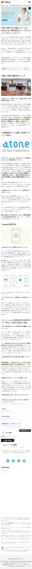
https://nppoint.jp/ (7, 418)
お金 (7, 5)
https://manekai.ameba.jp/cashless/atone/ (14, 403)
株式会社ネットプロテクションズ (11, 423)
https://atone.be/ (7, 410)
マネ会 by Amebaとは (5, 561)
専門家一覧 (19, 561)
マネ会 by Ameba (9, 522)
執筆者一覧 (24, 561)
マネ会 (2, 5)
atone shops (6, 416)
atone (4, 408)
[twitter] (13, 460)
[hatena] (18, 460)
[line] (24, 460)
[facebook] (7, 460)
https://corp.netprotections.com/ (11, 425)
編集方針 (30, 561)
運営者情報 (13, 561)
